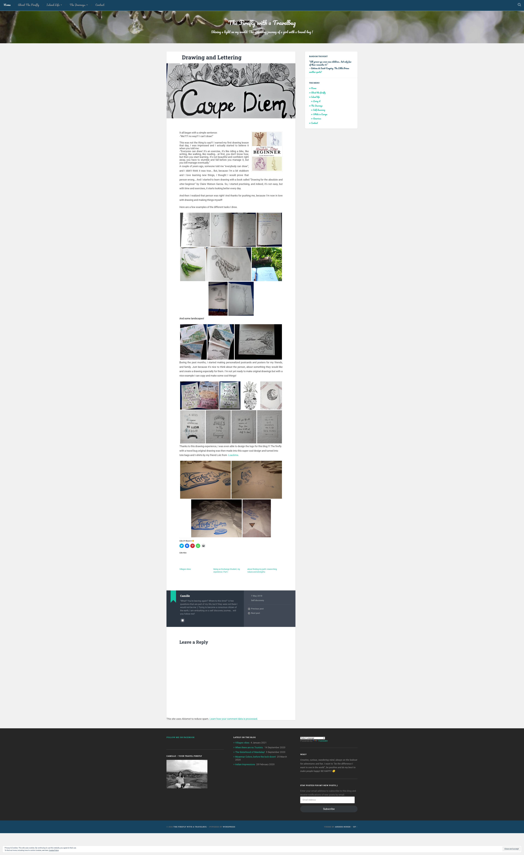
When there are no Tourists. (249, 747)
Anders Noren (343, 827)
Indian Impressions (245, 764)
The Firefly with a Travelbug (262, 22)
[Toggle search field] (519, 4)
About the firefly (28, 5)
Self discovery (257, 600)
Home (7, 5)
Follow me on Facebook (180, 737)
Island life (53, 5)
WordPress (229, 827)
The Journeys (77, 5)
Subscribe (329, 808)
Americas (317, 118)
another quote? (315, 72)
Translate (323, 740)
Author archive (182, 620)
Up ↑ (355, 827)
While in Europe (320, 114)
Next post (255, 613)
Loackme (233, 455)
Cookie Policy (54, 850)
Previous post (257, 608)
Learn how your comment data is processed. (234, 718)
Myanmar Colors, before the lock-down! (255, 756)
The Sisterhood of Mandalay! (250, 752)
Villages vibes (185, 569)
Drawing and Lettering (212, 57)
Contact (99, 5)
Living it (316, 101)
